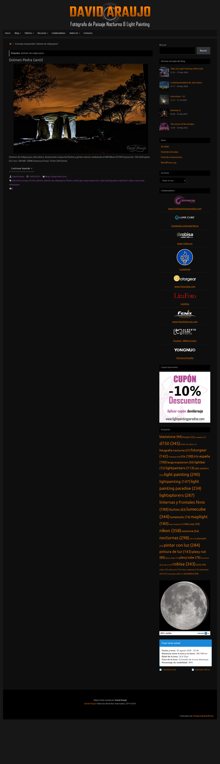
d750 (169, 443)
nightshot (123, 180)
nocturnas (139, 180)
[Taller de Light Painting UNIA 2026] (164, 76)
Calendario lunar (169, 670)
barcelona (17, 180)
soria (201, 564)
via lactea (191, 573)
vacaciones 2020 (175, 574)
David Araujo (18, 176)
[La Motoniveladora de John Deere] (164, 89)
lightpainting (174, 481)
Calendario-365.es (202, 670)
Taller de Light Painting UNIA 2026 (186, 68)
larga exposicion (91, 180)
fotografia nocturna (174, 450)
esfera (193, 444)
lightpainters (180, 468)
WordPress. (208, 716)
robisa (184, 564)
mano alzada (176, 524)
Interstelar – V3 (177, 96)
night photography (108, 180)
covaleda (200, 437)
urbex (163, 570)
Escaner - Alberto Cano (184, 340)
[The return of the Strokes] (164, 131)
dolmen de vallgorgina (54, 180)
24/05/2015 (34, 176)
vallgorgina (14, 184)
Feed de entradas (169, 152)
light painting (182, 474)
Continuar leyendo (20, 168)
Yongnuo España (185, 358)
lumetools (180, 517)
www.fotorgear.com (185, 286)
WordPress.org (168, 162)
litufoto (177, 510)
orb (193, 539)
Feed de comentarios (171, 157)
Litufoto (185, 304)
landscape (78, 180)
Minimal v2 (175, 110)
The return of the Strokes (182, 124)
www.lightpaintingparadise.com (184, 208)
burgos (188, 437)
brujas (25, 180)
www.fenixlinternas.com (185, 321)
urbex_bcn (174, 570)
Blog (47, 176)
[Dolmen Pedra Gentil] (81, 109)
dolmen (39, 180)
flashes (69, 180)
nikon (131, 180)
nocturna (190, 531)
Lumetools (184, 269)
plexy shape (172, 558)
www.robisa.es (184, 243)
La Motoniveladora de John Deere (186, 82)
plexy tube (190, 557)
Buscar (162, 45)
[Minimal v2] (164, 117)
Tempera (197, 716)
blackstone (170, 437)
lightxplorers (177, 495)
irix (187, 456)
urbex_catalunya (189, 570)
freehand (174, 457)
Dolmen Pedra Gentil (26, 60)
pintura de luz (175, 551)
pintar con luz (182, 545)
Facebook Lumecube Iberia (184, 226)
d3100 (32, 180)
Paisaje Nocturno (58, 176)
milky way (191, 524)
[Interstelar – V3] (164, 103)
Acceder (165, 146)
